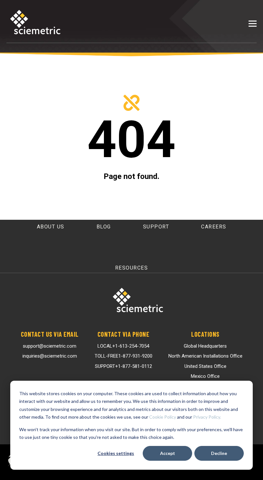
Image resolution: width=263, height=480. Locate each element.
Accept (167, 453)
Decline (219, 453)
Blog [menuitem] (104, 227)
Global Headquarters (205, 346)
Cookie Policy (162, 417)
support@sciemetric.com (49, 346)
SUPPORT (123, 366)
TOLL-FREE (123, 356)
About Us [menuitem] (50, 227)
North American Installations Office (205, 356)
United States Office (205, 366)
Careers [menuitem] (213, 227)
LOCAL (123, 346)
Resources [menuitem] (131, 268)
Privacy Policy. (207, 417)
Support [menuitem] (156, 227)
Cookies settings (116, 453)
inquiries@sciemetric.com (49, 356)
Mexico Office (205, 376)
